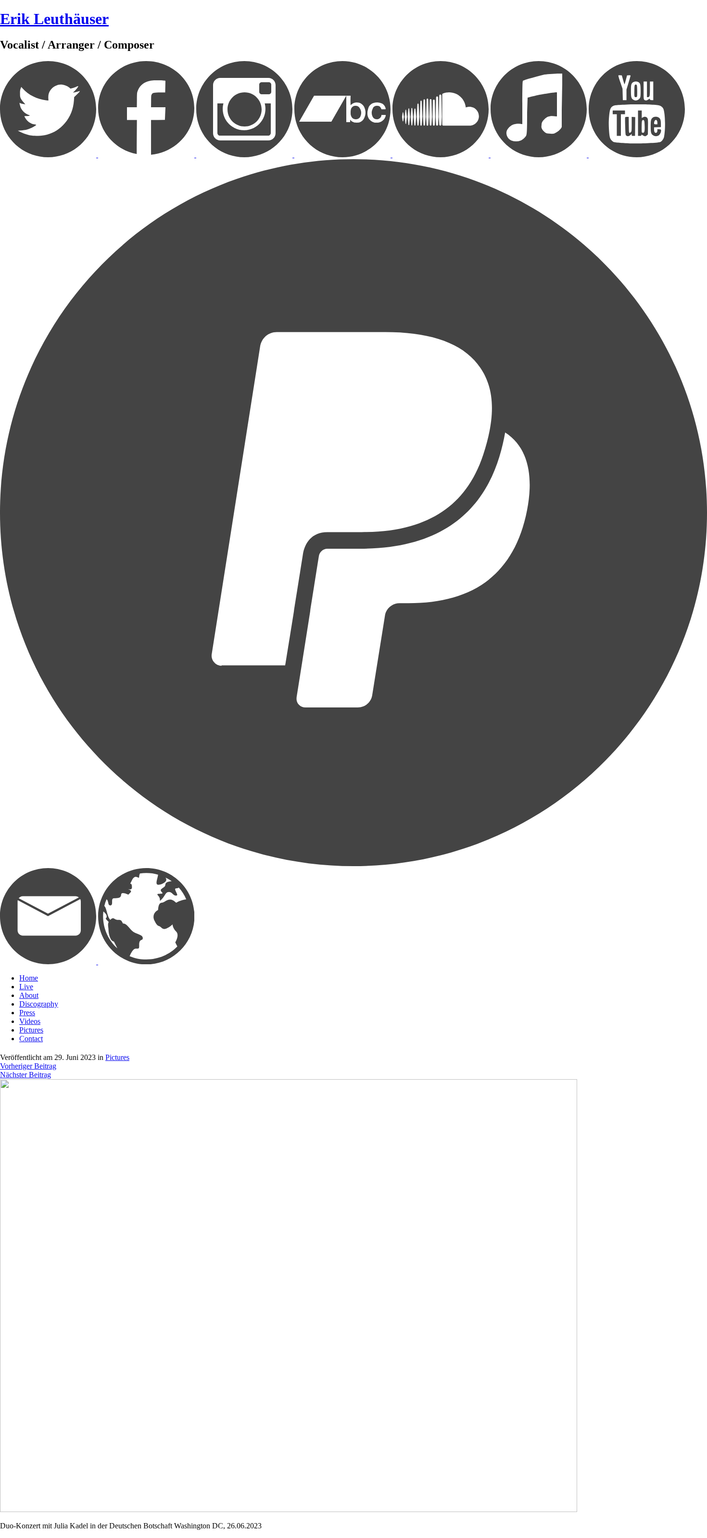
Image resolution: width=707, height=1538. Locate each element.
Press (27, 1013)
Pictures (31, 1030)
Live (26, 987)
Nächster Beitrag (25, 1075)
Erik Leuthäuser (54, 18)
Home (28, 978)
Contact (31, 1038)
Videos (29, 1021)
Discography (38, 1004)
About (28, 995)
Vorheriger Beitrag (28, 1066)
